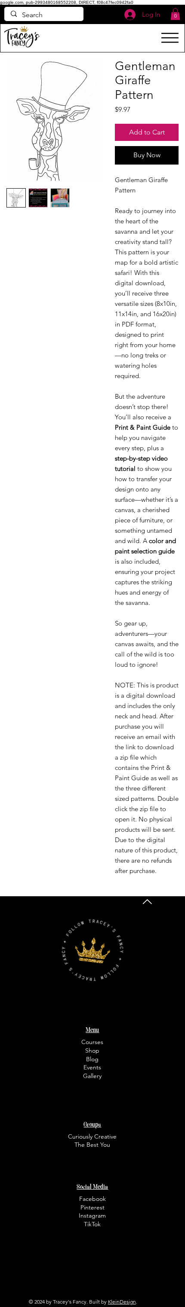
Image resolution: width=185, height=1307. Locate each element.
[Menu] (170, 38)
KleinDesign (122, 1301)
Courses (92, 1042)
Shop (92, 1050)
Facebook (92, 1199)
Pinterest (92, 1207)
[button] (175, 14)
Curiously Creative (92, 1136)
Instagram (92, 1215)
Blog (92, 1059)
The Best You (92, 1144)
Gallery (92, 1076)
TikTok (92, 1224)
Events (92, 1067)
